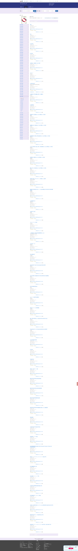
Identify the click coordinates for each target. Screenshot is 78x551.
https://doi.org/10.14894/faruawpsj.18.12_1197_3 (37, 519)
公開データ (29, 545)
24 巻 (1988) (21, 86)
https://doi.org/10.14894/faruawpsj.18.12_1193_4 (37, 412)
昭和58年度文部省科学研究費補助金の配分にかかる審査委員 (39, 407)
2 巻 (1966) (21, 137)
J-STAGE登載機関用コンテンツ (47, 543)
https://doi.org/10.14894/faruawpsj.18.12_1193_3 (37, 402)
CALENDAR (31, 43)
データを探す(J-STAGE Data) (23, 547)
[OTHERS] (31, 53)
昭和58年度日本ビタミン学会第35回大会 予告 (36, 514)
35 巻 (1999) (21, 68)
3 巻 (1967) (21, 135)
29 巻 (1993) (21, 78)
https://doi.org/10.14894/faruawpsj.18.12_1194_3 (37, 451)
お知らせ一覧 (37, 543)
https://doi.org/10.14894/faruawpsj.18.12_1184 (37, 344)
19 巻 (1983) (21, 94)
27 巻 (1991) (21, 81)
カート (53, 1)
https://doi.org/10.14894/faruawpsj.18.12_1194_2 (37, 441)
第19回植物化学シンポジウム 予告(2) (35, 495)
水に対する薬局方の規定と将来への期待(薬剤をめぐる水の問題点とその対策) (41, 146)
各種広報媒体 (37, 549)
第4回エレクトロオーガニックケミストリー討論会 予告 (38, 456)
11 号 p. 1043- (22, 99)
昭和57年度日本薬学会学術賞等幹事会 (35, 378)
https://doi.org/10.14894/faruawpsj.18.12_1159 (37, 195)
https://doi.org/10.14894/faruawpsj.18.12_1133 (37, 67)
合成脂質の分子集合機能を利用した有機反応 (36, 94)
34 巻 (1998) (21, 70)
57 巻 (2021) (21, 32)
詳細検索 (35, 12)
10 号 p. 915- (21, 100)
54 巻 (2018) (21, 37)
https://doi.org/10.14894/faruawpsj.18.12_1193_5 (37, 421)
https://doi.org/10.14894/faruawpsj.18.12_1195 (37, 461)
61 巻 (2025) (21, 26)
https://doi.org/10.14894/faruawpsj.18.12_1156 (37, 184)
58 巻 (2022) (21, 31)
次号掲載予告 (32, 104)
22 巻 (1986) (21, 89)
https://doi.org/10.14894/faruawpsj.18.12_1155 (37, 173)
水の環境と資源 (32, 83)
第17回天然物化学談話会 (33, 286)
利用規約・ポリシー (30, 546)
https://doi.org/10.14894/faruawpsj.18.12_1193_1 (37, 383)
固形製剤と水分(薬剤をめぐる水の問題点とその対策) (37, 114)
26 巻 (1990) (21, 83)
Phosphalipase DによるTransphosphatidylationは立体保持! (38, 329)
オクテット (31, 72)
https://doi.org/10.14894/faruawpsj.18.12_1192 (37, 373)
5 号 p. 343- (21, 106)
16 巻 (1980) (21, 114)
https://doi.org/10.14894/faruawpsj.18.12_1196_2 (37, 480)
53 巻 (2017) (21, 39)
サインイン (50, 1)
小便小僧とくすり (32, 243)
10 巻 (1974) (21, 124)
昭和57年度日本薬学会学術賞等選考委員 (36, 388)
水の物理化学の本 (32, 200)
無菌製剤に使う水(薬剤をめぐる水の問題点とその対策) (38, 125)
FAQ (44, 547)
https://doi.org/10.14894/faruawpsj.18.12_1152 (37, 152)
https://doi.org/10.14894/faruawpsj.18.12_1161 (37, 217)
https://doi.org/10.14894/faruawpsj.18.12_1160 (37, 206)
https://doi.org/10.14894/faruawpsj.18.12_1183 (37, 334)
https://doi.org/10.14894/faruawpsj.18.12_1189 (37, 363)
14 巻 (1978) (21, 117)
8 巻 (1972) (21, 127)
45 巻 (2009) (21, 52)
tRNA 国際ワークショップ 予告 (34, 476)
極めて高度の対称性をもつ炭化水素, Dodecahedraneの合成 (38, 318)
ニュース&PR (36, 1)
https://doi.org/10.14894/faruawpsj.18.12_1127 (37, 38)
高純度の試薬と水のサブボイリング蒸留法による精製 (38, 178)
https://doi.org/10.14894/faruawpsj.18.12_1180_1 (37, 270)
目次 (30, 34)
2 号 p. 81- (21, 109)
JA (55, 1)
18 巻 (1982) (21, 96)
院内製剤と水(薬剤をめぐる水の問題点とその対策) (37, 157)
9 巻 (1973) (21, 125)
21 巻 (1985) (21, 91)
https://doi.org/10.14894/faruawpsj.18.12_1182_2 (37, 313)
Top (37, 540)
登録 (71, 548)
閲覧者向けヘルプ (46, 545)
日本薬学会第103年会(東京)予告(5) (35, 426)
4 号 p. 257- (21, 107)
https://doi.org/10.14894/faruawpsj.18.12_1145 (37, 99)
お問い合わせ (45, 548)
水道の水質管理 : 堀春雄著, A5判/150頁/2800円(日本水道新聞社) (39, 275)
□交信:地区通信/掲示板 (33, 339)
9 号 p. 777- (21, 101)
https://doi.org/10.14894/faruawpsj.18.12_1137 (37, 78)
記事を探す (21, 546)
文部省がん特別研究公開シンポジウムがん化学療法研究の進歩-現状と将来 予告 (41, 505)
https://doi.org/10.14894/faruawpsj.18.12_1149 (37, 120)
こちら (77, 549)
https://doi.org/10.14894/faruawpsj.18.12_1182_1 (37, 302)
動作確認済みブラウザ (46, 546)
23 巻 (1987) (21, 88)
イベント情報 (37, 546)
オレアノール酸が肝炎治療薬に (34, 297)
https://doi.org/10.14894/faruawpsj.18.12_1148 (37, 109)
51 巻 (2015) (21, 42)
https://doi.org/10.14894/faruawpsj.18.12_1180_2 (37, 281)
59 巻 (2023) (21, 29)
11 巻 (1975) (21, 122)
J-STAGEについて (31, 1)
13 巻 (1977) (21, 119)
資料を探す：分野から (22, 544)
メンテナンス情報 (38, 545)
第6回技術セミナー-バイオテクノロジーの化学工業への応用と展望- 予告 (40, 524)
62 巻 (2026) (21, 24)
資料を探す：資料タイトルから (23, 543)
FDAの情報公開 (32, 254)
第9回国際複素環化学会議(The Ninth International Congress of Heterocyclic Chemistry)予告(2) (41, 447)
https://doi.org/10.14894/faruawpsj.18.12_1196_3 (37, 490)
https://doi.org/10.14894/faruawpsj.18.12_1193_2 (37, 392)
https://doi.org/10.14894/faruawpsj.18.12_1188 (37, 354)
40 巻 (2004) (21, 60)
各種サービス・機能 (30, 544)
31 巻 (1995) (21, 75)
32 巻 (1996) (21, 73)
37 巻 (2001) (21, 65)
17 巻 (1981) (21, 112)
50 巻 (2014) (21, 44)
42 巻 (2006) (21, 57)
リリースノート (38, 544)
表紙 (30, 24)
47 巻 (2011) (21, 49)
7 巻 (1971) (21, 129)
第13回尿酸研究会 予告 (33, 466)
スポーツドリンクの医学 (33, 222)
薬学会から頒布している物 (34, 368)
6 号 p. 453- (21, 105)
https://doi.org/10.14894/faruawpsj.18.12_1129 (37, 48)
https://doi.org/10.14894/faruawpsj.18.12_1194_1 (37, 431)
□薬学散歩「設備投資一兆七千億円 (35, 63)
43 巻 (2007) (21, 55)
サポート (40, 1)
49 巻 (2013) (21, 45)
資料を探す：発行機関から (23, 545)
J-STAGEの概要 (30, 543)
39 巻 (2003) (21, 62)
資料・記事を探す (26, 1)
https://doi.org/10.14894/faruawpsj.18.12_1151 (37, 141)
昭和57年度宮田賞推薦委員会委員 (35, 397)
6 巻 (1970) (21, 130)
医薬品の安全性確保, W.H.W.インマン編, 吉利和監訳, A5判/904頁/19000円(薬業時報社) (41, 190)
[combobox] (44, 11)
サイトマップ (45, 549)
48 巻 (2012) (21, 47)
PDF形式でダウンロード (39, 41)
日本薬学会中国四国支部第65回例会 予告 (36, 485)
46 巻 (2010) (21, 50)
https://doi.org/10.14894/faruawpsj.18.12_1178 (37, 249)
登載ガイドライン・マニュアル (47, 544)
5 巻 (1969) (21, 132)
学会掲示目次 (32, 359)
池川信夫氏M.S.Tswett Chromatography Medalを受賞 (38, 265)
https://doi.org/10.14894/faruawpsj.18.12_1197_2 (37, 509)
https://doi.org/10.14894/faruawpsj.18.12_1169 (37, 238)
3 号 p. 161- (21, 108)
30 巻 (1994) (21, 76)
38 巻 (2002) (21, 63)
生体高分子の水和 (32, 211)
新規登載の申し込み (30, 547)
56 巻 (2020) (21, 34)
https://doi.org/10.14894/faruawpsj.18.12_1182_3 (37, 324)
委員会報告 (31, 417)
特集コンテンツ (38, 548)
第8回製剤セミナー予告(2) (34, 436)
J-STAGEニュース (38, 547)
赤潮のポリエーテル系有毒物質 (34, 307)
